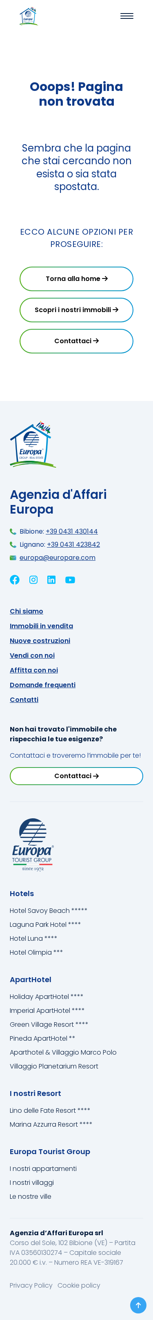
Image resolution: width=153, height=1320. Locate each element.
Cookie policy (79, 1285)
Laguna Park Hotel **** (45, 924)
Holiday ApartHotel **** (47, 996)
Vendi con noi (32, 655)
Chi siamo (26, 611)
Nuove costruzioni (40, 640)
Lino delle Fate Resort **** (50, 1110)
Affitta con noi (34, 670)
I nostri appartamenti (43, 1168)
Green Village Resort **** (49, 1024)
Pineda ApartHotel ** (42, 1038)
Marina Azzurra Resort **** (51, 1124)
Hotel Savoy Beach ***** (49, 910)
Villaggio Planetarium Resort (54, 1066)
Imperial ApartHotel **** (47, 1010)
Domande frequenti (42, 685)
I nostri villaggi (32, 1182)
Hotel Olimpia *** (36, 952)
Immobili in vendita (41, 626)
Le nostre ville (30, 1196)
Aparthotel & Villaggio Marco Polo (63, 1052)
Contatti (24, 699)
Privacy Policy (32, 1285)
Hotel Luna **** (34, 938)
